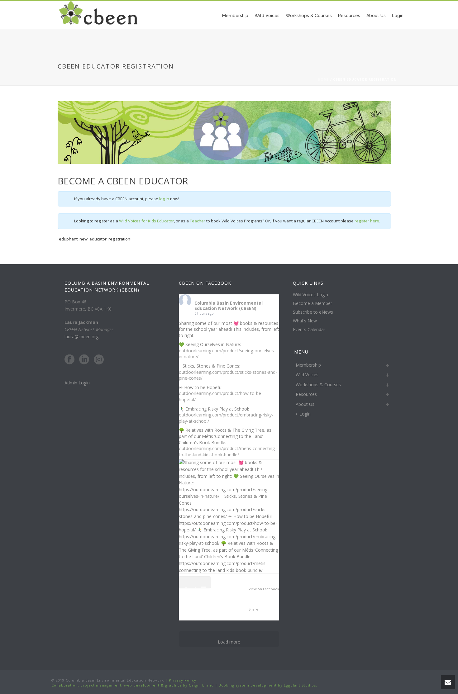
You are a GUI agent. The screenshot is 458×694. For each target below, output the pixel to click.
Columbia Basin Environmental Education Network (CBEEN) (228, 305)
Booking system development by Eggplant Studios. (268, 685)
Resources (349, 15)
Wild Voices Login (310, 294)
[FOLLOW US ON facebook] (69, 359)
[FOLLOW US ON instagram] (99, 359)
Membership (235, 15)
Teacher (197, 221)
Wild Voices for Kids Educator (146, 221)
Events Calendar (309, 329)
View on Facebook (264, 589)
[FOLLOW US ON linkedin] (84, 359)
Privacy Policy (182, 680)
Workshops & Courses (309, 15)
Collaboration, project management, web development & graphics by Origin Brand (132, 685)
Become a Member (312, 303)
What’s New (305, 321)
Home (323, 79)
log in (164, 199)
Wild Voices (267, 15)
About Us (376, 15)
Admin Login (77, 383)
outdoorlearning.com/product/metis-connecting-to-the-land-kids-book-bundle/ (227, 451)
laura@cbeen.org (81, 337)
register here (367, 221)
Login (397, 15)
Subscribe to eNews (313, 312)
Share (253, 609)
